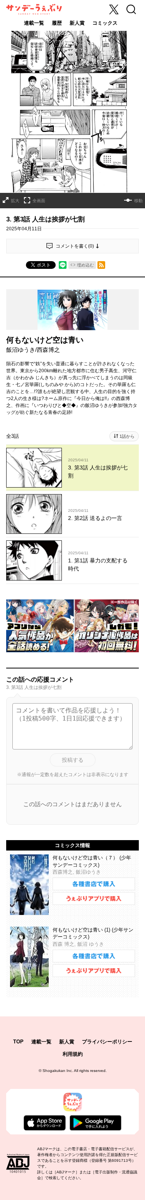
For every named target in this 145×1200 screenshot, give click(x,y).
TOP (18, 1042)
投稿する (73, 760)
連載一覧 (34, 23)
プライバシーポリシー (107, 1042)
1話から (127, 436)
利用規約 (73, 1054)
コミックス (105, 23)
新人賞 (77, 23)
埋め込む (85, 265)
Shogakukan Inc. (58, 1070)
